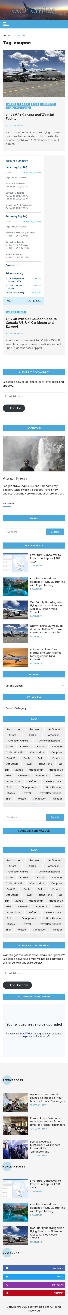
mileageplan (36, 769)
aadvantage (13, 729)
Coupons (23, 104)
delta (41, 758)
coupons (56, 752)
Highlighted (48, 104)
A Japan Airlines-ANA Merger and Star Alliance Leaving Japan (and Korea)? (46, 654)
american (53, 735)
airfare (12, 735)
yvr (34, 804)
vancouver (39, 798)
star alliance (53, 787)
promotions (13, 781)
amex (9, 746)
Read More (8, 504)
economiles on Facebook (34, 830)
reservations (53, 781)
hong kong (45, 764)
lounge (19, 769)
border (41, 746)
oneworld (24, 775)
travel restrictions (50, 793)
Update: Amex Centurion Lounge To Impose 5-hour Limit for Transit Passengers (47, 1098)
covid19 (10, 758)
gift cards (12, 764)
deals (27, 758)
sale (9, 787)
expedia (57, 758)
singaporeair (29, 787)
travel (27, 793)
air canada (55, 729)
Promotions (13, 107)
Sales (26, 107)
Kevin (20, 126)
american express (49, 740)
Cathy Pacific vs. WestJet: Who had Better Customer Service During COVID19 (46, 629)
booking (24, 746)
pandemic (42, 775)
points (58, 775)
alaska (32, 735)
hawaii (28, 764)
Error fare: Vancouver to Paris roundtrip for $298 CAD (45, 558)
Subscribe (14, 408)
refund (33, 781)
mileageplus (56, 769)
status (11, 793)
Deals (35, 104)
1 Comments (36, 616)
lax (7, 769)
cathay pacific (14, 752)
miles (9, 775)
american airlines (18, 740)
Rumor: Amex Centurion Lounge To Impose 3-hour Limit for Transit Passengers (47, 1121)
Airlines (11, 104)
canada (57, 746)
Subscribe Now (17, 985)
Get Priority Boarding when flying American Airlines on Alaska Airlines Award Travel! (47, 607)
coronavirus (37, 752)
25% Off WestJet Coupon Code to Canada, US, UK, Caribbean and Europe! (31, 322)
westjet (57, 798)
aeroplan (35, 729)
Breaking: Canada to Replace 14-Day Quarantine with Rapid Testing (47, 582)
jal (60, 764)
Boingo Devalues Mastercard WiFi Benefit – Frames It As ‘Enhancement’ (46, 1147)
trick (8, 798)
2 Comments (36, 566)
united (22, 798)
